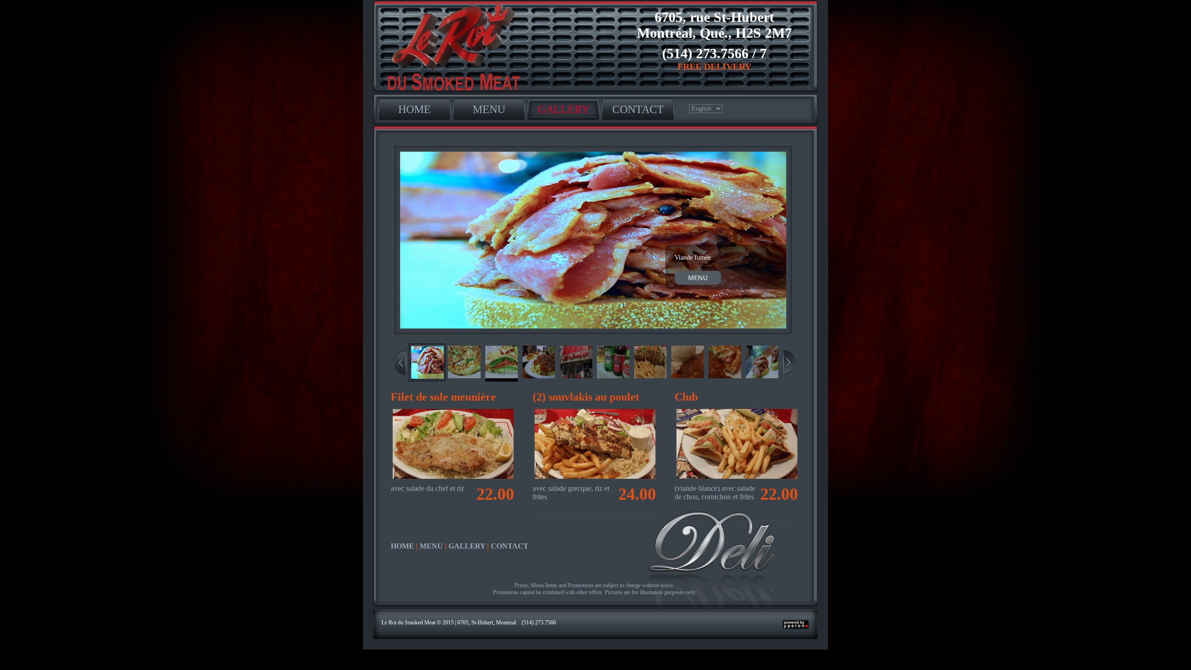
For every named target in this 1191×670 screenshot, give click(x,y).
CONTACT (638, 109)
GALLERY (563, 109)
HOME (414, 109)
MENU (489, 109)
